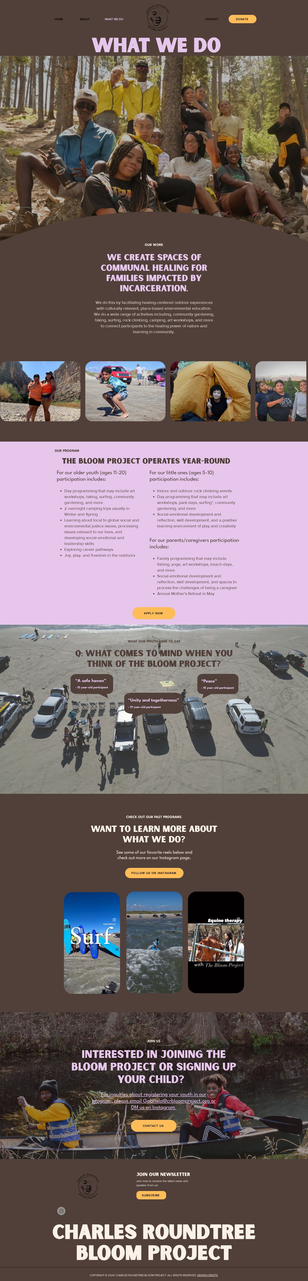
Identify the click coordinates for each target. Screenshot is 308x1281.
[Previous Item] (7, 391)
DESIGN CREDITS (207, 1275)
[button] (114, 989)
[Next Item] (300, 391)
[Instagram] (61, 1211)
